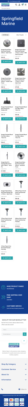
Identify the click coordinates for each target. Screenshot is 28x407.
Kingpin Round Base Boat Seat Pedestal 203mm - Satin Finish (6, 51)
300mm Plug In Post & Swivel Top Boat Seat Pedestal (20, 192)
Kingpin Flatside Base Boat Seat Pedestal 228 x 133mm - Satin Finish (6, 192)
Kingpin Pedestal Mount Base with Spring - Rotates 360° (7, 108)
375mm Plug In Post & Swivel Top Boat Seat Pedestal (6, 220)
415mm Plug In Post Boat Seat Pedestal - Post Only (6, 248)
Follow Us (24, 389)
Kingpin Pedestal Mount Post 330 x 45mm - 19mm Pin (7, 136)
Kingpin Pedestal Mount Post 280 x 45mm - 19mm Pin (21, 108)
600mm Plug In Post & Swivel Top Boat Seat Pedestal (20, 220)
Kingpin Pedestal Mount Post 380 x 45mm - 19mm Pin (21, 136)
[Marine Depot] (5, 4)
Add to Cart (8, 61)
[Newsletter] (25, 334)
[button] (24, 340)
